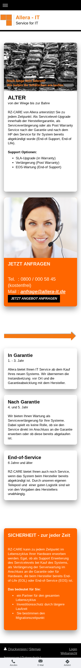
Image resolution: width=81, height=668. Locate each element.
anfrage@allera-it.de (42, 291)
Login (73, 649)
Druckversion (17, 649)
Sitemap (35, 649)
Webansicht (69, 653)
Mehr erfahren (22, 184)
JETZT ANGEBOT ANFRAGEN (34, 298)
